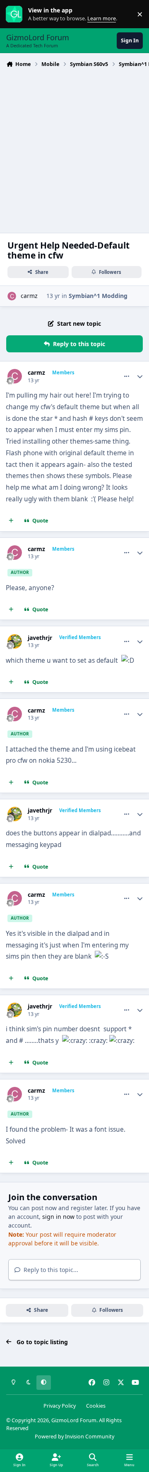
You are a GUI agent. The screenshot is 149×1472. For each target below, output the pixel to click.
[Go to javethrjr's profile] (14, 641)
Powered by (74, 1436)
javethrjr (40, 638)
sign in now (58, 1217)
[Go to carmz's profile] (11, 296)
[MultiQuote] (11, 520)
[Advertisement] (74, 149)
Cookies (96, 1405)
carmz (29, 296)
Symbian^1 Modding (98, 296)
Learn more (16, 14)
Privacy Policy (59, 1405)
